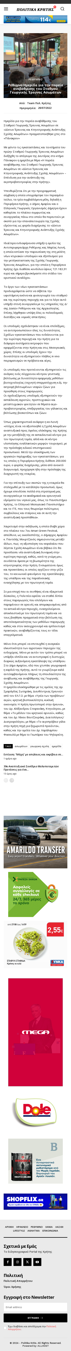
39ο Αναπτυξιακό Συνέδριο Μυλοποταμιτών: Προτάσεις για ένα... (31, 768)
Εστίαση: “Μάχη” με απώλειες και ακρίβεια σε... (33, 754)
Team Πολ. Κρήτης (39, 103)
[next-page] (11, 780)
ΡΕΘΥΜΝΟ (36, 79)
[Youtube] (37, 1262)
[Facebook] (8, 1262)
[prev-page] (6, 780)
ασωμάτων (21, 746)
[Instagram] (17, 1262)
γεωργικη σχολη (39, 746)
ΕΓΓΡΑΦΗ (33, 1317)
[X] (27, 1262)
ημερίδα (56, 746)
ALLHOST (43, 1346)
